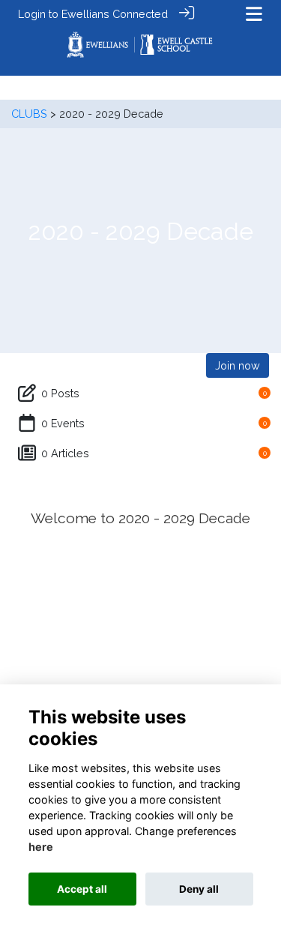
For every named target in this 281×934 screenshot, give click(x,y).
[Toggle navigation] (254, 14)
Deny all (199, 889)
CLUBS (29, 113)
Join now (237, 365)
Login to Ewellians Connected (93, 13)
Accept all (82, 889)
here (40, 846)
